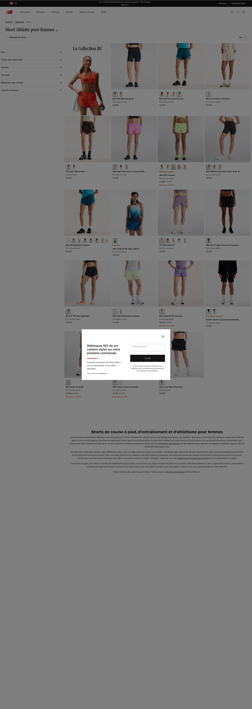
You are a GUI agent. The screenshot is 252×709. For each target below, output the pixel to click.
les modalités (141, 371)
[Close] (163, 336)
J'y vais (148, 358)
